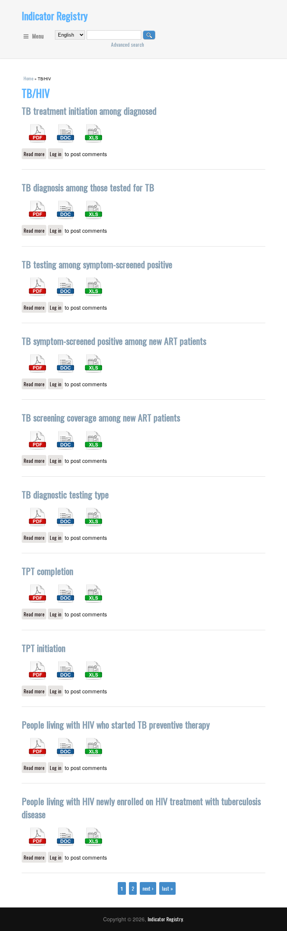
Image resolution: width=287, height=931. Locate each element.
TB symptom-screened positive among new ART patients (114, 340)
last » (167, 888)
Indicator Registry (55, 15)
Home (28, 78)
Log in (55, 154)
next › (148, 888)
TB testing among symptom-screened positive (97, 264)
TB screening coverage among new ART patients (101, 417)
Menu (38, 36)
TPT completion (47, 571)
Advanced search (127, 44)
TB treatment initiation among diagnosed (89, 110)
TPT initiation (43, 648)
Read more (35, 154)
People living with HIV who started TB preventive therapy (116, 724)
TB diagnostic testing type (65, 494)
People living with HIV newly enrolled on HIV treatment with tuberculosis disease (141, 807)
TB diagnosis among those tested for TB (88, 187)
